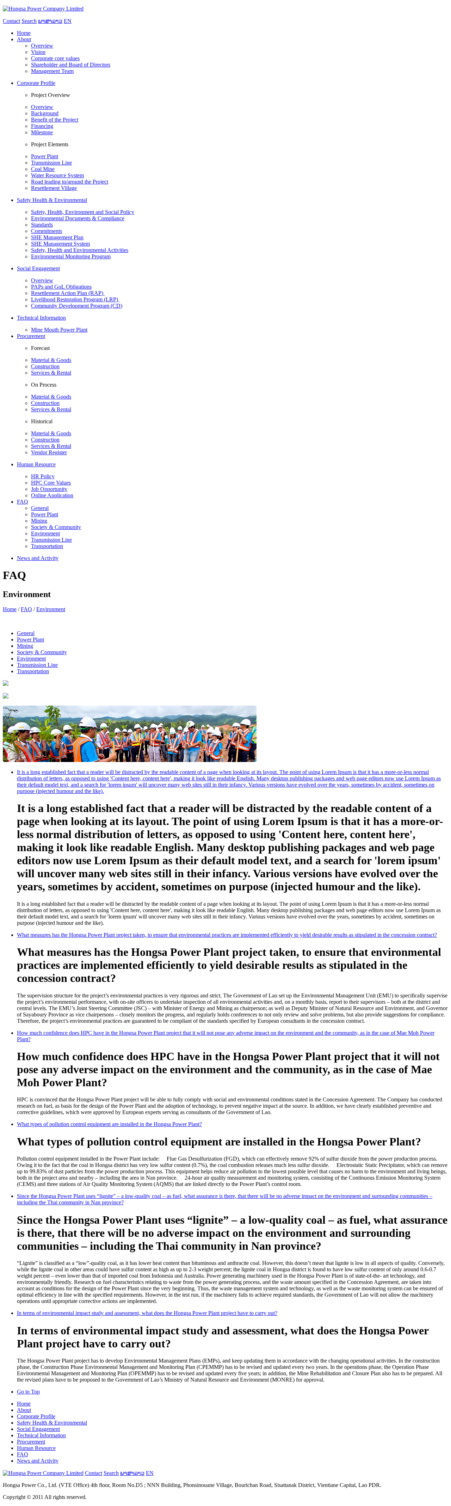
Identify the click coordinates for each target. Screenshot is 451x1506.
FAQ (26, 609)
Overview (42, 46)
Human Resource (36, 1448)
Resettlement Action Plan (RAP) (68, 293)
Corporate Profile (36, 1416)
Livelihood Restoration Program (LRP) (75, 299)
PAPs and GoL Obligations (61, 287)
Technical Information (41, 1435)
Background (44, 113)
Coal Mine (43, 169)
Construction (45, 366)
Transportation (47, 546)
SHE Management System (60, 244)
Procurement (31, 1442)
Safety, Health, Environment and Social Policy (82, 212)
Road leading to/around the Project (69, 182)
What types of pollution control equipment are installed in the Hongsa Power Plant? (109, 1124)
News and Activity (37, 1461)
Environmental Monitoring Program (71, 256)
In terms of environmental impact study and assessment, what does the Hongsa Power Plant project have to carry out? (147, 1313)
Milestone (42, 132)
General (40, 508)
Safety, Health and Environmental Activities (79, 250)
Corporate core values (55, 58)
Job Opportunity (49, 489)
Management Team (52, 71)
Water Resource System (57, 175)
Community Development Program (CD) (76, 306)
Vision (38, 52)
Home (10, 609)
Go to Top (28, 1392)
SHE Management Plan (57, 237)
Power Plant (44, 156)
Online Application (52, 495)
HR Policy (43, 476)
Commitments (46, 231)
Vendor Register (49, 452)
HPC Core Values (51, 483)
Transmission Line (51, 163)
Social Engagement (38, 1429)
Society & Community (56, 527)
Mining (39, 521)
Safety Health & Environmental (52, 1423)
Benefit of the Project (54, 120)
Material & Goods (51, 360)
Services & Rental (51, 373)
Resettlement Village (54, 188)
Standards (42, 225)
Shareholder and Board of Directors (70, 65)
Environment (45, 533)
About (24, 1410)
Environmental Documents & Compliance (77, 218)
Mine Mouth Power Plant (59, 330)
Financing (42, 126)
